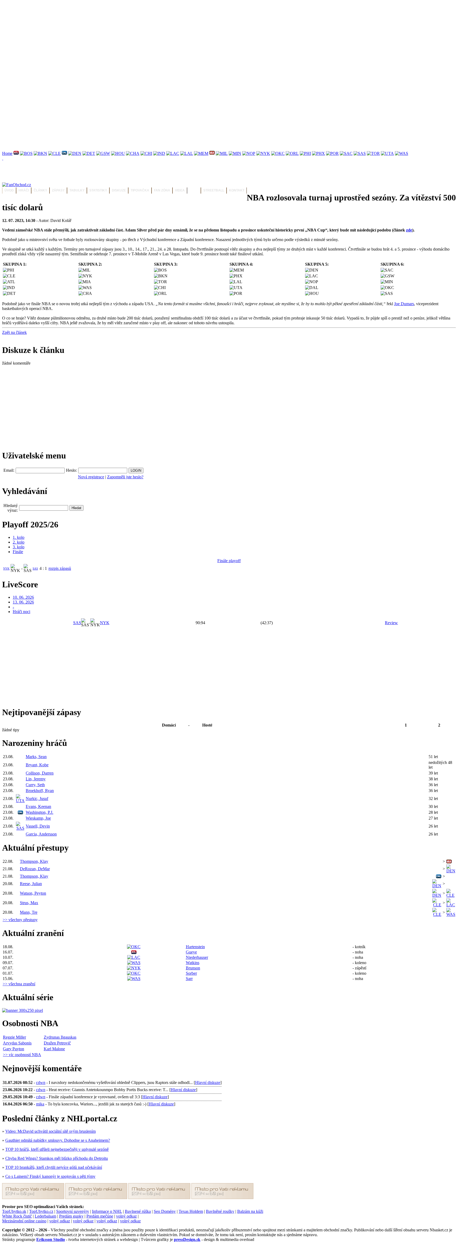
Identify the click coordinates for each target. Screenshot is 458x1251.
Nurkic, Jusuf (37, 798)
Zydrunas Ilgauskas (60, 1037)
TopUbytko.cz (41, 1211)
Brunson (193, 968)
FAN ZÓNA (162, 190)
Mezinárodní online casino (24, 1221)
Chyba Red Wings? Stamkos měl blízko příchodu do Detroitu (56, 1158)
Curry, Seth (35, 784)
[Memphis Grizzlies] (201, 153)
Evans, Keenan (38, 806)
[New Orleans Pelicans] (248, 153)
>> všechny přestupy (20, 919)
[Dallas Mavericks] (64, 153)
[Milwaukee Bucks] (222, 153)
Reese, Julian (31, 883)
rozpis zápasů (60, 568)
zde (409, 230)
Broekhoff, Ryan (40, 790)
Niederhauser (197, 957)
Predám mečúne (99, 1216)
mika (40, 1104)
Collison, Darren (40, 773)
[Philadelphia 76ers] (305, 153)
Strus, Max (29, 902)
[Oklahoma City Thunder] (278, 153)
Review (391, 622)
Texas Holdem (191, 1211)
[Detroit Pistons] (88, 153)
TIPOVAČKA (140, 190)
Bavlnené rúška (138, 1211)
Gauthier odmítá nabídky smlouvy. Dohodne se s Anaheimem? (57, 1140)
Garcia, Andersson (41, 834)
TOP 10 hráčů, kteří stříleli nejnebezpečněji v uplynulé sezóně (57, 1149)
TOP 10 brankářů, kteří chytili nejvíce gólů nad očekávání (53, 1167)
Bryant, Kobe (37, 765)
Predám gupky (71, 1216)
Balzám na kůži (250, 1211)
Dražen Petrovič (57, 1043)
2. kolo (18, 542)
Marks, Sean (36, 756)
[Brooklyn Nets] (40, 153)
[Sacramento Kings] (346, 153)
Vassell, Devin (38, 826)
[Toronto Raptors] (373, 153)
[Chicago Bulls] (146, 153)
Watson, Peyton (33, 893)
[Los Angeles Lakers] (186, 153)
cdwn (40, 1082)
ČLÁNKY (40, 190)
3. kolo (18, 547)
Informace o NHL (107, 1211)
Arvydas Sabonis (17, 1043)
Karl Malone (54, 1049)
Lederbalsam (45, 1216)
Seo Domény (165, 1211)
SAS (35, 568)
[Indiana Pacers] (159, 153)
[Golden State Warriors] (103, 153)
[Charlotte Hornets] (132, 153)
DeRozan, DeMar (35, 869)
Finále (18, 551)
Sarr (189, 978)
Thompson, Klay (34, 861)
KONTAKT (236, 190)
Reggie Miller (14, 1037)
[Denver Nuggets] (74, 153)
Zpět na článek (14, 332)
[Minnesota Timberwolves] (235, 153)
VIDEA (180, 190)
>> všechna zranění (19, 984)
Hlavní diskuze (207, 1082)
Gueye (191, 952)
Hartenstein (195, 946)
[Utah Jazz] (387, 153)
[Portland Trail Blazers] (332, 153)
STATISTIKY (98, 190)
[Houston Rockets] (118, 153)
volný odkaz (126, 1216)
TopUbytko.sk (14, 1211)
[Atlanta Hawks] (16, 153)
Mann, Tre (28, 912)
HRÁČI (24, 190)
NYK (6, 568)
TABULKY (77, 190)
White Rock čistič (17, 1216)
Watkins (192, 962)
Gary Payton (13, 1049)
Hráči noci (21, 611)
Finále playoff (229, 560)
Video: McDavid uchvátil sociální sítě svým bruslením (50, 1131)
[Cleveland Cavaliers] (54, 153)
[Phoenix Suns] (318, 153)
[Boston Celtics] (26, 153)
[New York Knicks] (263, 153)
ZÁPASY (58, 190)
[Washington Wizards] (401, 153)
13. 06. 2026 (23, 602)
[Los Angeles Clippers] (172, 153)
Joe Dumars (404, 303)
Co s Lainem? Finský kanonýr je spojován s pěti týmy (50, 1176)
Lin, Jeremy (36, 779)
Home (7, 153)
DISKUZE (119, 190)
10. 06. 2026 (23, 597)
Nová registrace (91, 477)
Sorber (191, 973)
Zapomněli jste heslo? (125, 477)
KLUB (194, 190)
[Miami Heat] (212, 153)
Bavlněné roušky (220, 1211)
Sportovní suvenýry (72, 1211)
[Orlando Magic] (292, 153)
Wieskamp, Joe (38, 818)
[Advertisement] (161, 39)
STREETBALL (213, 190)
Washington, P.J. (39, 812)
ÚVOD (9, 190)
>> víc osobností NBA (22, 1054)
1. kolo (18, 537)
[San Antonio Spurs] (360, 153)
